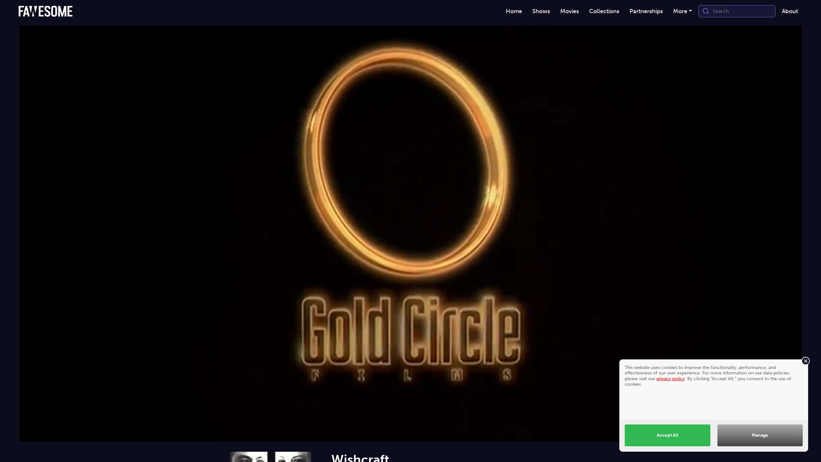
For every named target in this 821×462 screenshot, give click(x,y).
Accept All (667, 435)
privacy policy (670, 378)
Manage (760, 435)
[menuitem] (514, 11)
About (790, 11)
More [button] (680, 11)
